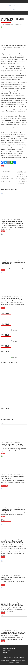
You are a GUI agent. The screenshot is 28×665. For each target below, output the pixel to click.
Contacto (5, 652)
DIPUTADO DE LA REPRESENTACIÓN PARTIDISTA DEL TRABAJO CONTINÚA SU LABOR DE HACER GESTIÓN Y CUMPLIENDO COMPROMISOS (21, 177)
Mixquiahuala (4, 485)
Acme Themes (15, 662)
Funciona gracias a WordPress (9, 660)
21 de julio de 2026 (6, 296)
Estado (2, 166)
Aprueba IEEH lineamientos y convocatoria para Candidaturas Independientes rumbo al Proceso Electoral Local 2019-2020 (7, 176)
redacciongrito (18, 24)
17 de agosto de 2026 (7, 219)
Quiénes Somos (7, 650)
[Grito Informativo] (2, 13)
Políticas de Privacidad (9, 648)
